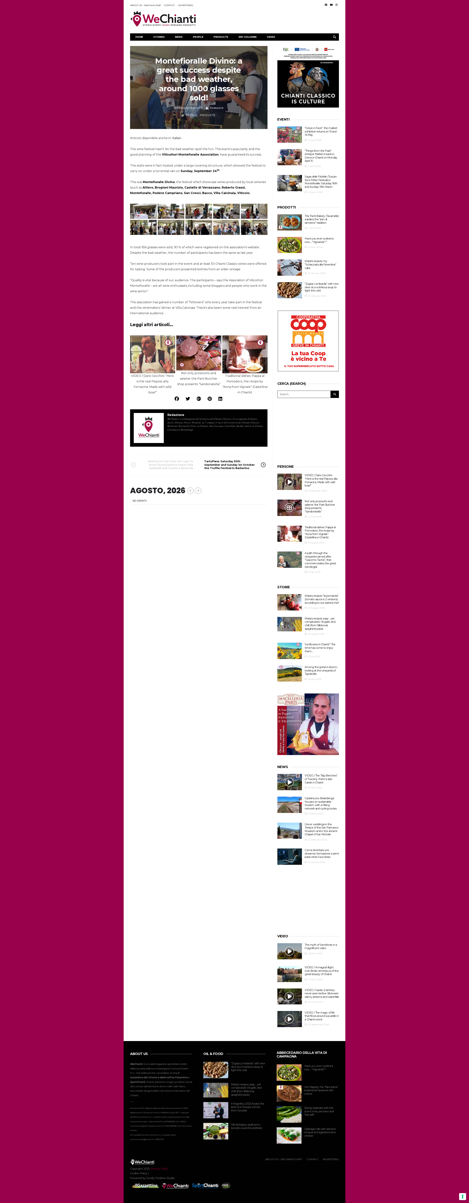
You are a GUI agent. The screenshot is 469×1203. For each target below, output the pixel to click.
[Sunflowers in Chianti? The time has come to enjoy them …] (289, 651)
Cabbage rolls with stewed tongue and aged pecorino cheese (320, 1132)
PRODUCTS (221, 36)
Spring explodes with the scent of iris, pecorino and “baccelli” (319, 1111)
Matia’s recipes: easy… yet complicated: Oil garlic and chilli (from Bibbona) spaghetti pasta (320, 623)
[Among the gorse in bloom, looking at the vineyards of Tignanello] (289, 673)
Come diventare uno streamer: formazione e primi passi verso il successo (322, 853)
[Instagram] (336, 4)
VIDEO (271, 36)
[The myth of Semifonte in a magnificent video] (289, 951)
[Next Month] (198, 491)
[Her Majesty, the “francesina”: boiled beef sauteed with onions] (289, 1093)
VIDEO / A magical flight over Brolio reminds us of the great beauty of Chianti (322, 971)
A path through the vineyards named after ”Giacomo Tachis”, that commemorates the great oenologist (320, 559)
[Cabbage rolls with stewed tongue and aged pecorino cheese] (289, 1135)
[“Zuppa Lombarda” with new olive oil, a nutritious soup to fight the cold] (289, 290)
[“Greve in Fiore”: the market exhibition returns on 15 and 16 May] (289, 134)
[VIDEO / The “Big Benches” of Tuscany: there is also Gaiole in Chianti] (289, 782)
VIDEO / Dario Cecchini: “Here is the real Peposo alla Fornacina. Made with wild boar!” (321, 480)
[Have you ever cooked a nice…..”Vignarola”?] (289, 245)
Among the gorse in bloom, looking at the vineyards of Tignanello (321, 670)
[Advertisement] (272, 18)
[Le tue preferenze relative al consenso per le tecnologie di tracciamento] (462, 1196)
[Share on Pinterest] (210, 398)
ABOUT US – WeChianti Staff (145, 5)
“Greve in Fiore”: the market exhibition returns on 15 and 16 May (321, 131)
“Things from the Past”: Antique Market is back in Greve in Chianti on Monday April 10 (321, 156)
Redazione (217, 108)
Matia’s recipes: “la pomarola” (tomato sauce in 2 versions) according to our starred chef (322, 599)
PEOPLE (198, 36)
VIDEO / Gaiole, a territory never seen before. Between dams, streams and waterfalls (322, 993)
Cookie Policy (138, 1173)
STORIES (159, 36)
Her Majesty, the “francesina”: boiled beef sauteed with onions (321, 1090)
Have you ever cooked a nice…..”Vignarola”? (319, 240)
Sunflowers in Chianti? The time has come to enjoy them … (320, 648)
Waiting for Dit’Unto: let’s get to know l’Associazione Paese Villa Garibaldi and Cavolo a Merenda (170, 465)
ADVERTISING (185, 5)
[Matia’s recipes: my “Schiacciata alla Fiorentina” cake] (289, 267)
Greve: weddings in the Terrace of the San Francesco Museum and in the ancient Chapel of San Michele (321, 829)
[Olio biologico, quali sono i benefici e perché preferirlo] (215, 1131)
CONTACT (169, 5)
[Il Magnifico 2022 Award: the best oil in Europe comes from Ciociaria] (215, 1110)
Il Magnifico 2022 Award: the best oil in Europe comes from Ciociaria (247, 1107)
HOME (139, 36)
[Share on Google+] (199, 398)
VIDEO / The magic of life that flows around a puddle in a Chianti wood (322, 1016)
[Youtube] (331, 4)
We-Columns (248, 36)
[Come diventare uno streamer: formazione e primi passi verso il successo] (289, 856)
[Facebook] (326, 4)
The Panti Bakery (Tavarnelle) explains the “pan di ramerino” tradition (322, 219)
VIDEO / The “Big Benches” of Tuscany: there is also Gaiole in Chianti (321, 779)
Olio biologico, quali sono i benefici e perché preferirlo (246, 1126)
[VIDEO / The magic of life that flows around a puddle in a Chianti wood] (289, 1019)
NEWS (179, 36)
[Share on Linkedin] (220, 398)
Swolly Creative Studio (160, 1178)
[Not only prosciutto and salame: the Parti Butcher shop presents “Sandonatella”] (289, 508)
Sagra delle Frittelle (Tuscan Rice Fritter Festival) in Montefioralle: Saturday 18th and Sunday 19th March (321, 182)
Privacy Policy (160, 1168)
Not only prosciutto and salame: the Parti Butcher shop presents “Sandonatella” (320, 506)
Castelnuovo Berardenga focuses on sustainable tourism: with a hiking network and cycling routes (321, 803)
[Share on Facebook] (177, 398)
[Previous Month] (190, 491)
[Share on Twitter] (188, 398)
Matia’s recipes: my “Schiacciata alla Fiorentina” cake (320, 264)
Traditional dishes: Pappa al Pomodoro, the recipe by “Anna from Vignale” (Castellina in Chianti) (320, 532)
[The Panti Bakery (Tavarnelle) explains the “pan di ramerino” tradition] (289, 222)
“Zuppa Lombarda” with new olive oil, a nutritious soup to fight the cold (322, 287)
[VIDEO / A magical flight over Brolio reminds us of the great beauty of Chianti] (289, 974)
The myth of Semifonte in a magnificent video (321, 946)
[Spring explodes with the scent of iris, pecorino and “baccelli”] (289, 1114)
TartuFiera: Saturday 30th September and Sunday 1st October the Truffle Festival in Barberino (229, 465)
